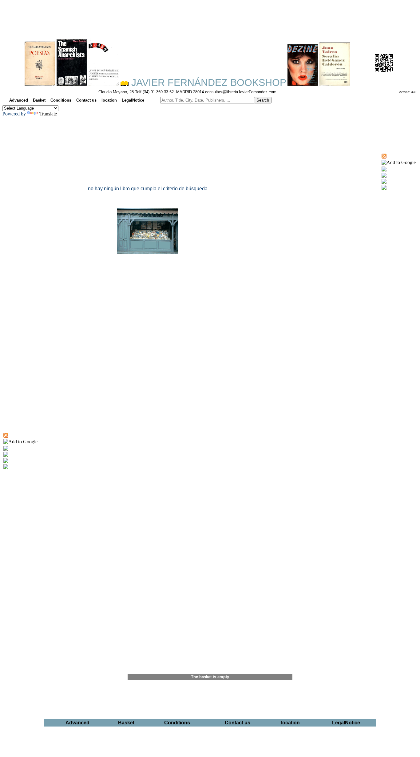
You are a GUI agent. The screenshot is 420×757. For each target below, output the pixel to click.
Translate (48, 113)
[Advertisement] (210, 17)
